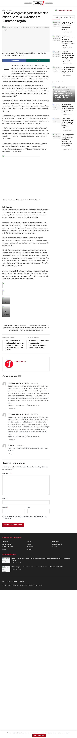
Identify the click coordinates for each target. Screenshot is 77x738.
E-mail (5, 507)
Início (3, 10)
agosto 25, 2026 (60, 99)
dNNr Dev (40, 585)
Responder (12, 408)
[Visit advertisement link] (64, 10)
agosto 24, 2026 (67, 130)
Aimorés (9, 10)
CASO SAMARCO (7, 547)
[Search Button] (74, 3)
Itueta (29, 544)
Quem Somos (6, 581)
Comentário (7, 473)
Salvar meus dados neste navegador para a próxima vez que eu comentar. (25, 517)
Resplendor (56, 541)
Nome (5, 498)
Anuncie (14, 581)
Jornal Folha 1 (21, 361)
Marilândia (30, 547)
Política (29, 549)
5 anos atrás (34, 383)
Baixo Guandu (7, 544)
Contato (21, 581)
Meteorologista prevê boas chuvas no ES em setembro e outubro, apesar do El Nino (68, 108)
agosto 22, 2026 (67, 149)
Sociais (54, 547)
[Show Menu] (3, 3)
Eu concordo (39, 735)
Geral (4, 549)
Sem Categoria (57, 544)
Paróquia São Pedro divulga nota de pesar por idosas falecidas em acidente (68, 25)
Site (28, 507)
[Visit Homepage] (38, 3)
